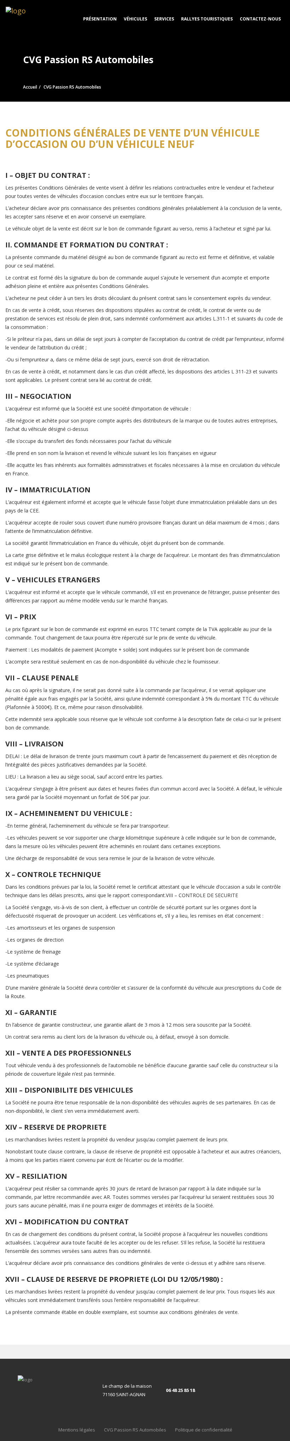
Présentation (100, 19)
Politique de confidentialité (203, 1430)
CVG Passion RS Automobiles (135, 1430)
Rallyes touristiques (207, 19)
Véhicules (135, 19)
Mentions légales (76, 1430)
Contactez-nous (260, 19)
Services (164, 19)
